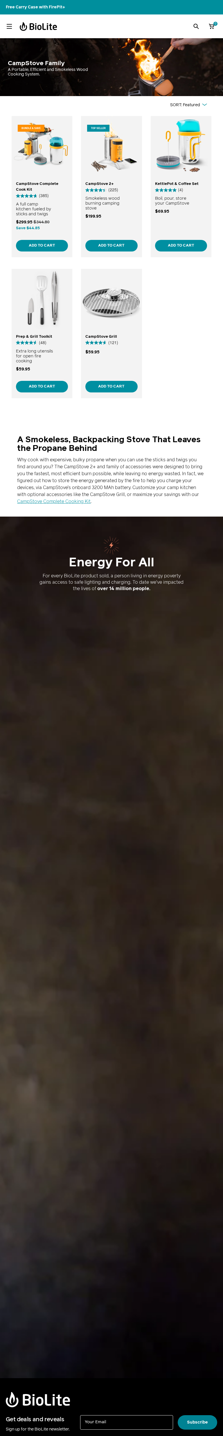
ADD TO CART (42, 245)
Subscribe (197, 1422)
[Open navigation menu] (9, 26)
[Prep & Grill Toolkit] (42, 333)
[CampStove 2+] (111, 186)
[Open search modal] (196, 26)
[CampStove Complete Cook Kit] (42, 186)
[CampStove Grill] (111, 333)
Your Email (95, 1422)
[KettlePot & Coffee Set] (181, 186)
